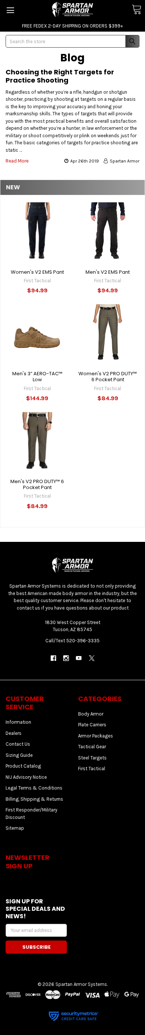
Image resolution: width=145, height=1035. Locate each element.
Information (18, 722)
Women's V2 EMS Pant (37, 272)
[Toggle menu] (10, 10)
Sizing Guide (19, 755)
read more (17, 161)
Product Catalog (23, 766)
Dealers (14, 733)
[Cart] (136, 10)
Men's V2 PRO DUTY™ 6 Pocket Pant (37, 484)
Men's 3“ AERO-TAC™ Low (37, 376)
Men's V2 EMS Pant (108, 272)
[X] (91, 658)
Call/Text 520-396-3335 (72, 640)
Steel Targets (92, 758)
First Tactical (91, 768)
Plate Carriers (92, 724)
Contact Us (18, 744)
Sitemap (15, 828)
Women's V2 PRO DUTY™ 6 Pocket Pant (107, 376)
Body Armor (90, 714)
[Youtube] (79, 658)
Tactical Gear (92, 746)
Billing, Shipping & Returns (34, 799)
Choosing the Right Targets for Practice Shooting (60, 76)
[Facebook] (53, 658)
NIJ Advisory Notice (26, 777)
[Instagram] (66, 658)
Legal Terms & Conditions (34, 788)
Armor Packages (95, 736)
